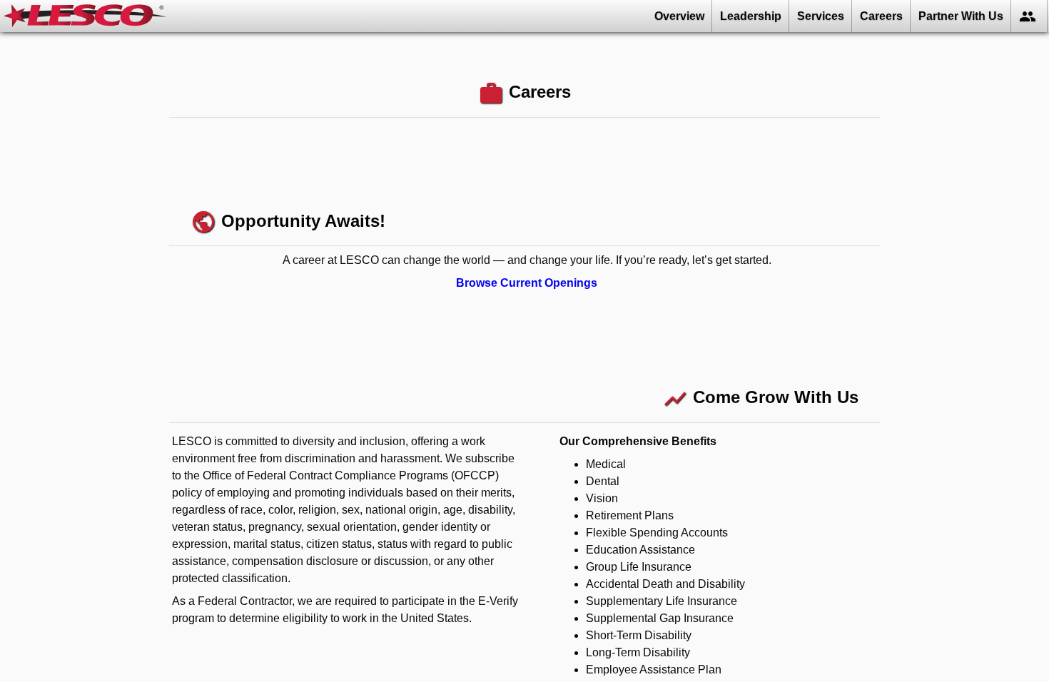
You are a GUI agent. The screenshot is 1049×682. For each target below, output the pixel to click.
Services (820, 16)
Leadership (750, 16)
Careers (881, 16)
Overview (679, 16)
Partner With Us (960, 16)
